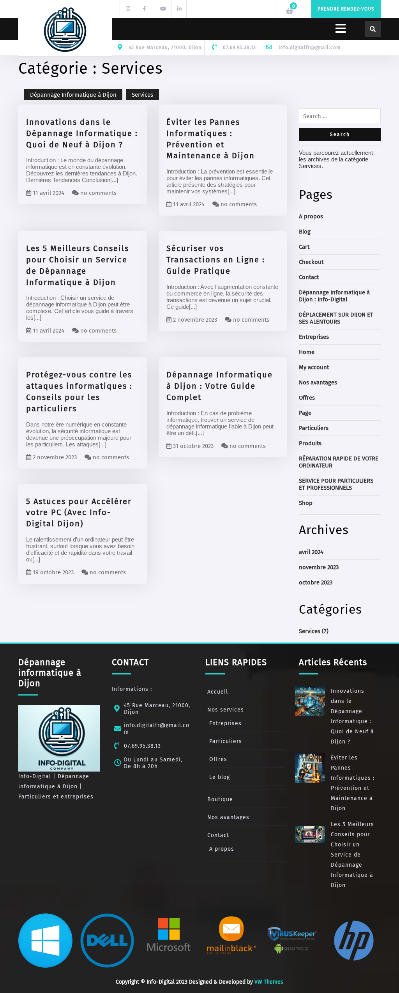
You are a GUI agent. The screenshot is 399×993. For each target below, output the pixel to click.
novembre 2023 (319, 567)
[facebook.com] (144, 8)
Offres (307, 397)
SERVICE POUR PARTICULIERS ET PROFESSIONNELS (336, 484)
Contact (309, 277)
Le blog (219, 777)
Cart (304, 246)
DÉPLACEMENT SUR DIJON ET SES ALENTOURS (336, 318)
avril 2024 (311, 552)
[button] (231, 29)
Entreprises (314, 336)
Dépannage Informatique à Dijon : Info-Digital (334, 296)
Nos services (225, 709)
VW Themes (268, 982)
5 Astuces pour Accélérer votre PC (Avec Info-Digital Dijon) (79, 513)
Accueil (217, 692)
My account (314, 367)
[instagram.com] (127, 8)
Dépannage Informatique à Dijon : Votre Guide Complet (219, 386)
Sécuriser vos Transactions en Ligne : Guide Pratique (215, 260)
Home (306, 352)
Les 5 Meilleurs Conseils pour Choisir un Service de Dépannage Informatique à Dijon (352, 855)
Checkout (311, 262)
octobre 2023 (315, 582)
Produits (310, 443)
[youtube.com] (161, 8)
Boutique (220, 799)
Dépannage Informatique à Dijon (73, 94)
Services (142, 94)
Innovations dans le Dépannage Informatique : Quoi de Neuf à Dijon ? (82, 133)
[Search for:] (340, 118)
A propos (311, 216)
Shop (305, 502)
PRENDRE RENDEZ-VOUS (346, 9)
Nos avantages (318, 382)
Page (305, 412)
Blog (305, 231)
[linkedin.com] (179, 8)
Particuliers (313, 428)
